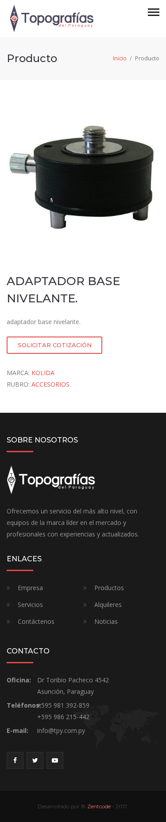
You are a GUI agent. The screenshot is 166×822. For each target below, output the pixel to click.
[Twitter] (35, 760)
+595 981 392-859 (63, 705)
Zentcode (99, 806)
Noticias (106, 621)
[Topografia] (51, 18)
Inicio (120, 58)
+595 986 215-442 (63, 716)
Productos (109, 587)
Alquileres (108, 604)
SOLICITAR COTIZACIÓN (55, 344)
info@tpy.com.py (61, 730)
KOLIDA (42, 372)
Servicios (30, 604)
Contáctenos (36, 621)
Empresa (30, 587)
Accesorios (50, 384)
